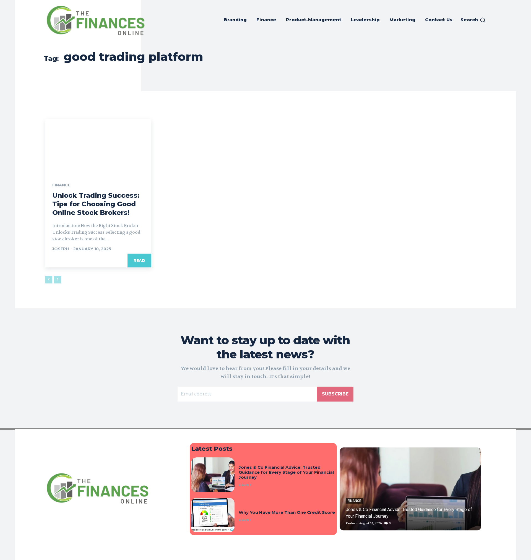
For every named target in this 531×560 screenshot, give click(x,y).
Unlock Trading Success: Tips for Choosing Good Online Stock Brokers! (95, 204)
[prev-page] (48, 279)
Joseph (60, 248)
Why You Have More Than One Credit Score (287, 512)
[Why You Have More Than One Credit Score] (213, 515)
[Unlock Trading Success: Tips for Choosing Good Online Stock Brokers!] (98, 145)
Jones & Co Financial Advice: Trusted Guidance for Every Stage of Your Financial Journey (286, 472)
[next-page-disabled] (57, 279)
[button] (473, 20)
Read (139, 260)
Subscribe (335, 394)
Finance (61, 185)
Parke (245, 485)
